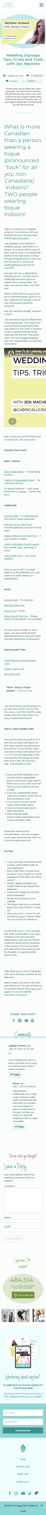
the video (35, 934)
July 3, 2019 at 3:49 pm (24, 1086)
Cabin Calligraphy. (20, 238)
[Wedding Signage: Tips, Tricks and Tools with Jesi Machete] (32, 1021)
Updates (31, 81)
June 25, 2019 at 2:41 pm (21, 1049)
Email (7, 1226)
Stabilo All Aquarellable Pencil (19, 480)
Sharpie (22, 491)
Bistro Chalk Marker (14, 471)
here (30, 293)
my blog (22, 994)
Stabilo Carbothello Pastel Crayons (21, 544)
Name (8, 1217)
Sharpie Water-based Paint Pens (20, 536)
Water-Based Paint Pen (16, 616)
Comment (9, 1186)
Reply (17, 1074)
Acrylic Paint (10, 610)
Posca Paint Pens (13, 555)
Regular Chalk (11, 516)
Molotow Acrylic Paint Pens (18, 524)
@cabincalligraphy (13, 265)
